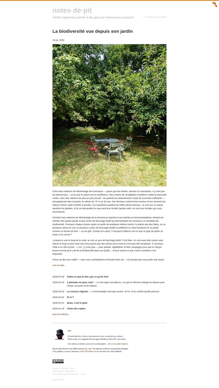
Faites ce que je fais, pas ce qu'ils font (87, 276)
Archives (65, 368)
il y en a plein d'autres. (119, 344)
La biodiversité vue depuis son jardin (92, 31)
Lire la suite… (59, 265)
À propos (56, 368)
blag (67, 371)
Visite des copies (76, 308)
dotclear (70, 374)
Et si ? (70, 297)
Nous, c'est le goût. (77, 303)
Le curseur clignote (77, 291)
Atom (72, 368)
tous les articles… (61, 314)
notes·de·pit (72, 10)
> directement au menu (155, 17)
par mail (88, 349)
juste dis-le (90, 344)
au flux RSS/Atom (86, 351)
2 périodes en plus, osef (80, 282)
